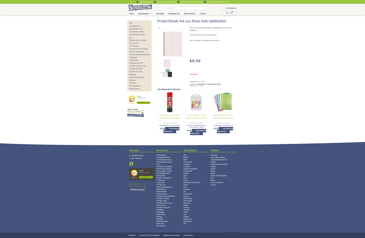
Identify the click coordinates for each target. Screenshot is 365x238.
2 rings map (160, 180)
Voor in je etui (134, 43)
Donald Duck (187, 171)
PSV (184, 191)
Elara (185, 178)
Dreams (186, 173)
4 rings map (160, 182)
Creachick (186, 166)
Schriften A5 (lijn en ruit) (137, 66)
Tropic (185, 212)
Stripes (185, 205)
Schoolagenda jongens (164, 162)
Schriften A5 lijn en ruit (164, 203)
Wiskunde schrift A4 (136, 63)
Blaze (185, 160)
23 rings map (160, 185)
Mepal (213, 173)
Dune (185, 175)
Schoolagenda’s (134, 26)
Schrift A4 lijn (133, 60)
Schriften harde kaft (136, 69)
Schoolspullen (143, 14)
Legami (213, 169)
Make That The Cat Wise (191, 182)
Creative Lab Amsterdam (219, 164)
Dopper (213, 166)
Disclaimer (132, 235)
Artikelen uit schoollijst (164, 166)
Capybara (186, 164)
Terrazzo (186, 210)
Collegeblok (133, 57)
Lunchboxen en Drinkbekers (138, 49)
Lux (206, 84)
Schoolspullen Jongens (137, 34)
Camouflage (187, 162)
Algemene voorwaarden (171, 235)
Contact (203, 14)
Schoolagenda (161, 155)
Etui (130, 37)
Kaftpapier (132, 74)
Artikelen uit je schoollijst (138, 40)
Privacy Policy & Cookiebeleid (149, 235)
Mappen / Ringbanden (136, 51)
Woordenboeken (135, 86)
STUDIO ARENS (231, 235)
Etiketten (132, 80)
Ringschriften (160, 214)
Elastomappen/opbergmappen (139, 54)
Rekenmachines (134, 89)
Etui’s (158, 164)
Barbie (185, 157)
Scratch (186, 196)
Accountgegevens (230, 8)
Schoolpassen (188, 235)
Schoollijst (160, 14)
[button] (159, 28)
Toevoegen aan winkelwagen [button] (171, 130)
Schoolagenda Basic (163, 157)
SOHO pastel (187, 198)
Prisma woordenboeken (219, 175)
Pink (184, 187)
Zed (184, 223)
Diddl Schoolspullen (190, 169)
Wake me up (187, 219)
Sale (130, 23)
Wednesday (187, 221)
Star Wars (186, 203)
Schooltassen (134, 46)
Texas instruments (217, 182)
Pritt (212, 178)
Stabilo (213, 180)
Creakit (213, 162)
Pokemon (186, 189)
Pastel (185, 185)
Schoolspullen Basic (136, 29)
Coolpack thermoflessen (219, 160)
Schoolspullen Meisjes (136, 32)
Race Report (187, 194)
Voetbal (186, 217)
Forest (185, 180)
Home (131, 14)
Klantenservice (174, 14)
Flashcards (133, 83)
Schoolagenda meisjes (164, 160)
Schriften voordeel (135, 71)
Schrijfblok (160, 210)
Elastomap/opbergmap (164, 187)
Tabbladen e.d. (161, 189)
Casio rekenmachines (218, 157)
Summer (186, 207)
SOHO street (187, 201)
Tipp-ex (213, 185)
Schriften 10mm (161, 201)
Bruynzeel (214, 155)
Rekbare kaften (161, 191)
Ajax (184, 155)
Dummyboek (160, 175)
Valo (185, 214)
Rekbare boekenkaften (136, 77)
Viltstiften (159, 219)
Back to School (189, 14)
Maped (213, 171)
